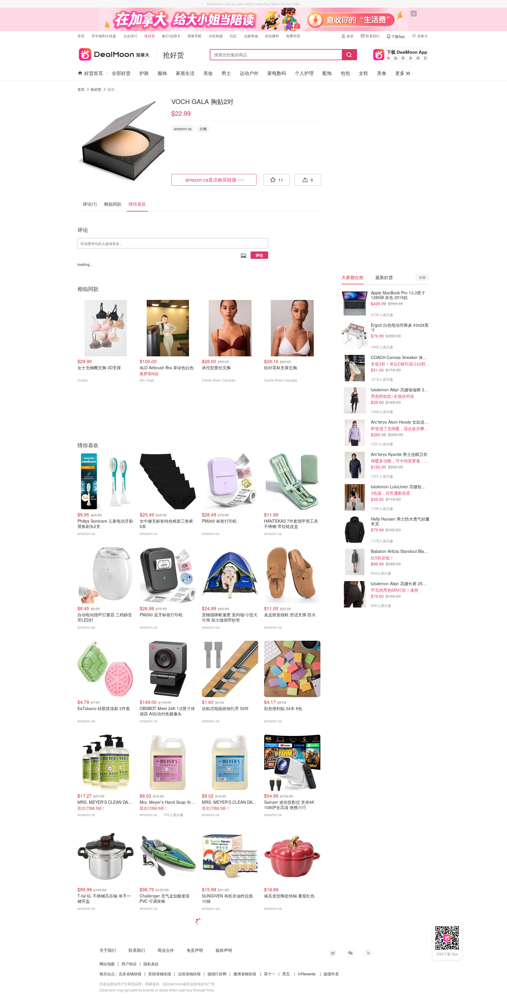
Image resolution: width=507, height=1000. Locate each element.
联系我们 (373, 35)
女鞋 (363, 73)
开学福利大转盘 (104, 35)
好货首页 (93, 73)
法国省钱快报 (189, 973)
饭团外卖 (331, 973)
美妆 (208, 73)
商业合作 (166, 950)
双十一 (270, 973)
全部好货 (121, 73)
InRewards (307, 973)
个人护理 (304, 73)
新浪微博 (332, 953)
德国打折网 (217, 973)
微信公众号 (350, 953)
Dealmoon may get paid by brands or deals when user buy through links (156, 989)
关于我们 (107, 950)
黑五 (286, 973)
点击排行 (130, 35)
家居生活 (185, 73)
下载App (398, 36)
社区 (233, 35)
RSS (368, 953)
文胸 (203, 128)
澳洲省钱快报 (244, 973)
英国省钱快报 (159, 973)
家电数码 (276, 73)
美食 (381, 73)
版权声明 (224, 950)
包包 (345, 73)
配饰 (327, 73)
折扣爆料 (272, 35)
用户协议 (129, 964)
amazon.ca (183, 128)
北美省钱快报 (130, 973)
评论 (259, 255)
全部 (422, 277)
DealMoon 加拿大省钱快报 (113, 53)
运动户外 (249, 73)
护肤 (144, 73)
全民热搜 (216, 35)
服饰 (162, 73)
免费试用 (293, 35)
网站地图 (107, 964)
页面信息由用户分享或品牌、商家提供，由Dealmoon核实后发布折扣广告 (157, 983)
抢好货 (149, 35)
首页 (80, 35)
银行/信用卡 (171, 35)
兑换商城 (251, 35)
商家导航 (194, 35)
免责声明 (195, 950)
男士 (226, 73)
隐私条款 (151, 964)
